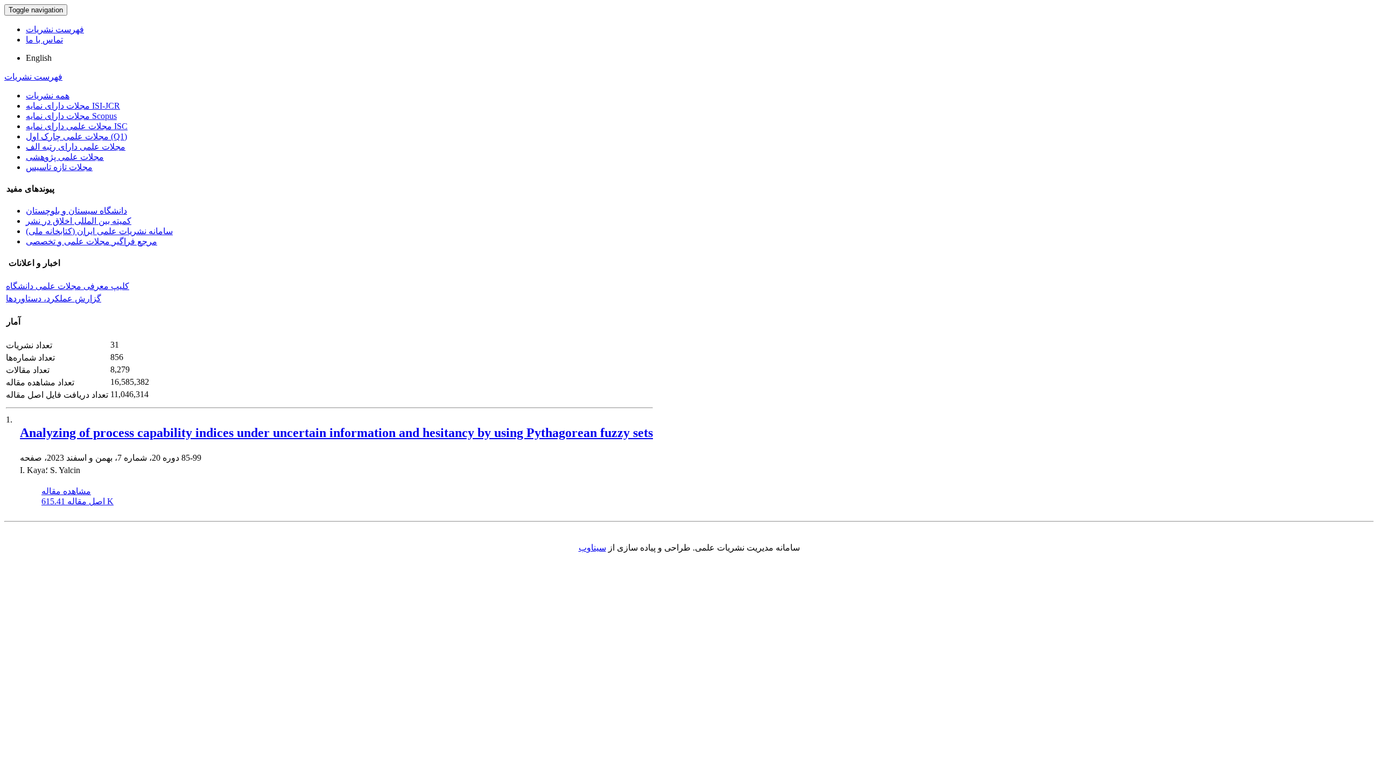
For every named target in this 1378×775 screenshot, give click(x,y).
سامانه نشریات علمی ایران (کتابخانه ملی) (99, 231)
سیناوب (592, 547)
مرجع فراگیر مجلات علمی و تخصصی (91, 241)
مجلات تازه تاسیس (59, 167)
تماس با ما (44, 39)
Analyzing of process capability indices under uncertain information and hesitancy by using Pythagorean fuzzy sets (336, 433)
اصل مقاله (77, 501)
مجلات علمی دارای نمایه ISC (77, 126)
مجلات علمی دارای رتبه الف (75, 146)
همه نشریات (47, 95)
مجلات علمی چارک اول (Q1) (76, 136)
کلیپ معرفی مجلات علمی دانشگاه (67, 286)
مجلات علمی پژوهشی (65, 156)
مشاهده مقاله (66, 491)
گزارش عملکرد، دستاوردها (53, 298)
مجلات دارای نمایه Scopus (71, 116)
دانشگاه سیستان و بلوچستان (76, 210)
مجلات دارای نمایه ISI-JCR (73, 105)
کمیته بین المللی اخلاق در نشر (78, 221)
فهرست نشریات (55, 29)
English (39, 57)
